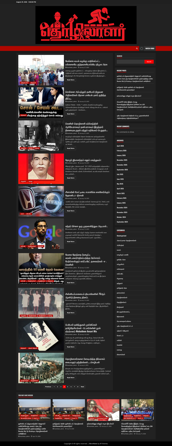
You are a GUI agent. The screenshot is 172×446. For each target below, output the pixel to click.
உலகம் (22, 214)
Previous (48, 387)
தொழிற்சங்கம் (41, 281)
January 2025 (121, 203)
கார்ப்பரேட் (28, 214)
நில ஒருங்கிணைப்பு (123, 311)
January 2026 (121, 155)
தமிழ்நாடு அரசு (24, 83)
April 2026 (120, 146)
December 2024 (122, 207)
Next (82, 387)
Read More (71, 80)
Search (119, 56)
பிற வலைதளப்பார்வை (124, 321)
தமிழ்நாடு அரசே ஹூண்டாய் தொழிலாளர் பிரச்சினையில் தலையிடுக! (130, 88)
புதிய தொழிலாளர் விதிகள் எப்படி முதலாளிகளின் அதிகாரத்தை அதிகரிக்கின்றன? (133, 116)
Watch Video (150, 48)
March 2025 (121, 193)
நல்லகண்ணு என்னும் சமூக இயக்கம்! (129, 96)
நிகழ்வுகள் (33, 83)
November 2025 (122, 165)
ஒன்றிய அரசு (121, 259)
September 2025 (122, 169)
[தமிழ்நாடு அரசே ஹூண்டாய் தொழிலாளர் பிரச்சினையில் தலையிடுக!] (69, 410)
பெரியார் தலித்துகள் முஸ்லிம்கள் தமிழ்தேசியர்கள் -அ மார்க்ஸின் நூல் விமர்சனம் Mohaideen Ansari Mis (41, 335)
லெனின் (31, 148)
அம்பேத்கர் (120, 245)
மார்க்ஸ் (119, 340)
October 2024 (121, 217)
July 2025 (120, 174)
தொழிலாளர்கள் (32, 246)
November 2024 (122, 212)
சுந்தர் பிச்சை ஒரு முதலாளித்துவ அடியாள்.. (41, 233)
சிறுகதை (120, 278)
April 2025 (120, 188)
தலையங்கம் (121, 292)
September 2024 (122, 222)
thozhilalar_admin (72, 67)
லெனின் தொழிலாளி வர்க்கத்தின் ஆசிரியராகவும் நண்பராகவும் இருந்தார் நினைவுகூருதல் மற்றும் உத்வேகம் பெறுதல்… (41, 135)
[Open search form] (137, 48)
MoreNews (93, 444)
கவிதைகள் (120, 269)
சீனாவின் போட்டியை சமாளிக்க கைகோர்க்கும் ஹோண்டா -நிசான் (41, 201)
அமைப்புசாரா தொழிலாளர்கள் (126, 240)
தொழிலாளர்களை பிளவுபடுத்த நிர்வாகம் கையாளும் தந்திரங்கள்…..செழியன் (41, 368)
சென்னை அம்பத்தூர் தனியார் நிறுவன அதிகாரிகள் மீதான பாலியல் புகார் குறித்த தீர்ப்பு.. (41, 102)
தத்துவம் (120, 283)
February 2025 (121, 198)
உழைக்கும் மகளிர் (122, 254)
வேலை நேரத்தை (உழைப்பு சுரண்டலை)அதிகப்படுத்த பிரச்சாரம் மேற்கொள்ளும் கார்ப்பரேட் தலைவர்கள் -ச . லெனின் (41, 268)
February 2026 (121, 150)
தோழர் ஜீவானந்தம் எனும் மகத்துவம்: (41, 169)
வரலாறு (37, 148)
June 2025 (120, 179)
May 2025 (120, 184)
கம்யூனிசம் (23, 148)
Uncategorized (121, 235)
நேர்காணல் (120, 316)
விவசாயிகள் (121, 354)
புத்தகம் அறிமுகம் (32, 348)
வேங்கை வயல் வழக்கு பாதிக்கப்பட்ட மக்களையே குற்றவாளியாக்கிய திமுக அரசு (41, 70)
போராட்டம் (120, 335)
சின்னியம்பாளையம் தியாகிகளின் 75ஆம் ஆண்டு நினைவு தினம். (41, 303)
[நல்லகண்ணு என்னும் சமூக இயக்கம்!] (103, 410)
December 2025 (122, 160)
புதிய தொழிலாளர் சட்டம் (125, 326)
